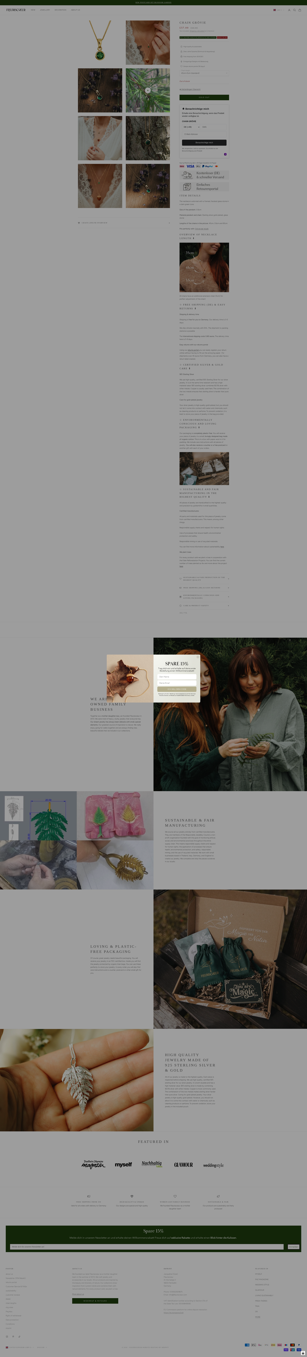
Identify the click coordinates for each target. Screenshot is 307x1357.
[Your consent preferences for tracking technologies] (303, 1353)
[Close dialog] (197, 657)
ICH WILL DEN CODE (177, 689)
